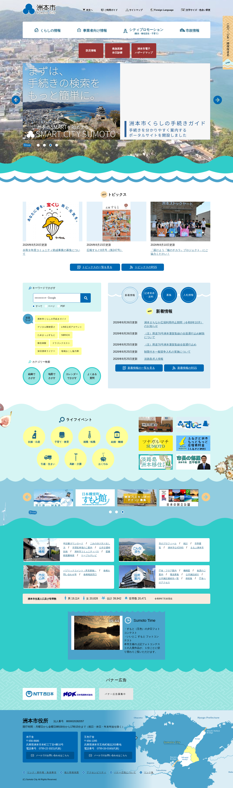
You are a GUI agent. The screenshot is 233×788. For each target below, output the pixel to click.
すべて (39, 306)
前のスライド (27, 497)
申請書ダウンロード (73, 543)
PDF (63, 306)
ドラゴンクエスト (61, 343)
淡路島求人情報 (153, 358)
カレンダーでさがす (72, 376)
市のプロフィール (168, 543)
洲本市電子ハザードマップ (144, 50)
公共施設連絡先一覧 (169, 578)
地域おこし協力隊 (70, 351)
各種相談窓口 (90, 574)
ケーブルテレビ (89, 555)
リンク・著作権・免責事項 (41, 772)
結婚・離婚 (117, 441)
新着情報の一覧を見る (141, 367)
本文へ (89, 10)
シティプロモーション (146, 31)
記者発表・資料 (149, 295)
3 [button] (50, 145)
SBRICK (65, 335)
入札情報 (188, 295)
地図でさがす (51, 376)
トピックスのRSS (146, 267)
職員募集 (174, 574)
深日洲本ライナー (46, 351)
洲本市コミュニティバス (87, 551)
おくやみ (103, 464)
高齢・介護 (76, 464)
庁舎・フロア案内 (168, 570)
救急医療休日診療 (117, 50)
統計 (185, 543)
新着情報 (130, 295)
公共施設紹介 (192, 574)
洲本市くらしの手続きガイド (52, 319)
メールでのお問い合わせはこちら (52, 755)
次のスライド (205, 497)
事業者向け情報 (95, 30)
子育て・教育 (62, 441)
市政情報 (192, 30)
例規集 (189, 578)
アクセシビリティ (96, 772)
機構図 (186, 570)
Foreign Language (163, 10)
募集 (169, 295)
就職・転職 (89, 441)
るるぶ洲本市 (197, 547)
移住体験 (42, 343)
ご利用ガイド (111, 10)
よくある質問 (92, 376)
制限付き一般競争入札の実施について (167, 351)
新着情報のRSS (187, 367)
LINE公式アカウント (71, 327)
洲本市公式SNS (176, 547)
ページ (51, 306)
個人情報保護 (71, 772)
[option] (138, 101)
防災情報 (91, 50)
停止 (33, 512)
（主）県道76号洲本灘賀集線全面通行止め (170, 344)
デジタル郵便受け (46, 327)
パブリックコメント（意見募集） (80, 570)
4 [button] (56, 145)
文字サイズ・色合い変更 (198, 10)
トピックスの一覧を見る (97, 267)
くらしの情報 (50, 30)
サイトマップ (136, 10)
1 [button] (38, 145)
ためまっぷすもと (46, 335)
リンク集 (149, 772)
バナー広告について (125, 772)
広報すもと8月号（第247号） (105, 250)
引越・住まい (48, 464)
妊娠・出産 (34, 441)
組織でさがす (31, 376)
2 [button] (44, 145)
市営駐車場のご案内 (82, 547)
